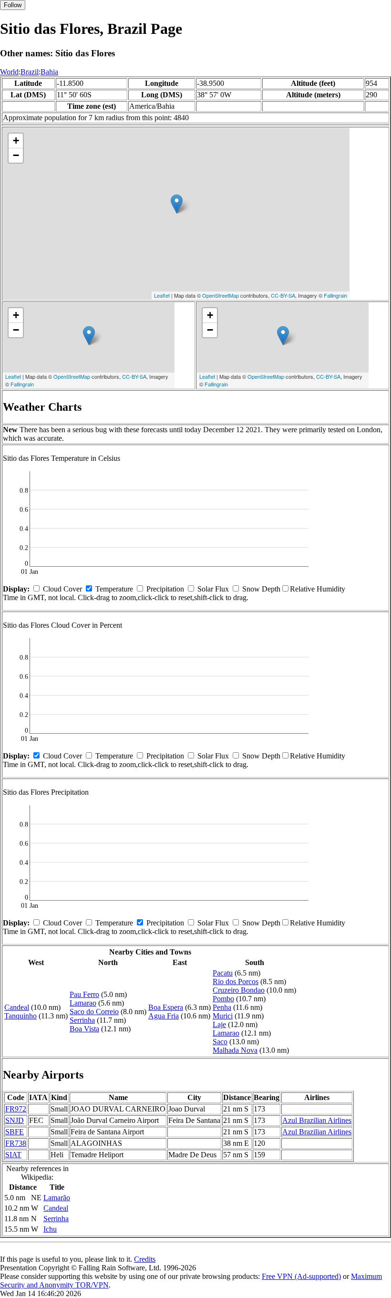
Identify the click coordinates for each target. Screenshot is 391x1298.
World (9, 72)
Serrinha (82, 1020)
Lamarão (56, 1198)
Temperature (114, 589)
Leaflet (162, 295)
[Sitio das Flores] (177, 204)
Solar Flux (213, 589)
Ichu (50, 1229)
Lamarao (83, 1003)
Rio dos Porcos (235, 981)
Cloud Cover (62, 589)
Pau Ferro (84, 994)
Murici (223, 1016)
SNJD (14, 1120)
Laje (219, 1024)
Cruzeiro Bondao (239, 990)
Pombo (223, 999)
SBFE (14, 1132)
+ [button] (16, 140)
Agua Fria (163, 1016)
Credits (144, 1259)
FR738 (15, 1143)
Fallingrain (335, 295)
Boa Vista (84, 1029)
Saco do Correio (94, 1011)
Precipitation (165, 589)
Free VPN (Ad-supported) (301, 1276)
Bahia (49, 72)
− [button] (16, 155)
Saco (220, 1042)
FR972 (15, 1109)
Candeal (16, 1007)
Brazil (30, 72)
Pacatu (223, 973)
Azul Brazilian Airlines (316, 1120)
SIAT (13, 1155)
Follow (12, 5)
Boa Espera (165, 1007)
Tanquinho (20, 1016)
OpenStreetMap (220, 295)
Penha (222, 1007)
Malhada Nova (235, 1050)
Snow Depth (261, 589)
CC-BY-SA (283, 295)
